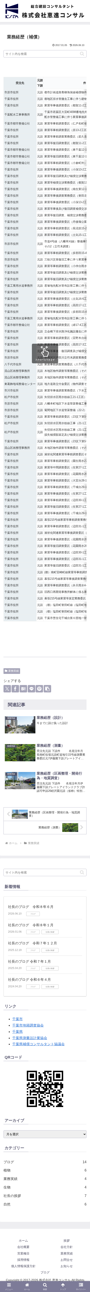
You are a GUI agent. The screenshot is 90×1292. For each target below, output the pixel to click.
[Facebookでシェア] (15, 688)
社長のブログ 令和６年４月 (29, 979)
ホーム (23, 1240)
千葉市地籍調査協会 (28, 1025)
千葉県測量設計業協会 (29, 1038)
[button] (82, 53)
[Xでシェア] (7, 688)
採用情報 (23, 1259)
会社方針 (67, 1247)
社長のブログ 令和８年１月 (31, 925)
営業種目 (23, 1253)
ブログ (45, 1272)
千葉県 (17, 1032)
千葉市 (17, 1019)
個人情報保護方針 (23, 1266)
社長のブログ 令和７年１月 (29, 961)
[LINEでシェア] (31, 688)
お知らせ (67, 1266)
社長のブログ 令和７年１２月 (32, 943)
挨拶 (67, 1240)
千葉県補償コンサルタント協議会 (38, 1044)
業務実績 (13, 670)
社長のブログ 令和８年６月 (31, 907)
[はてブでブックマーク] (23, 688)
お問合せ (67, 1259)
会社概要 (23, 1247)
